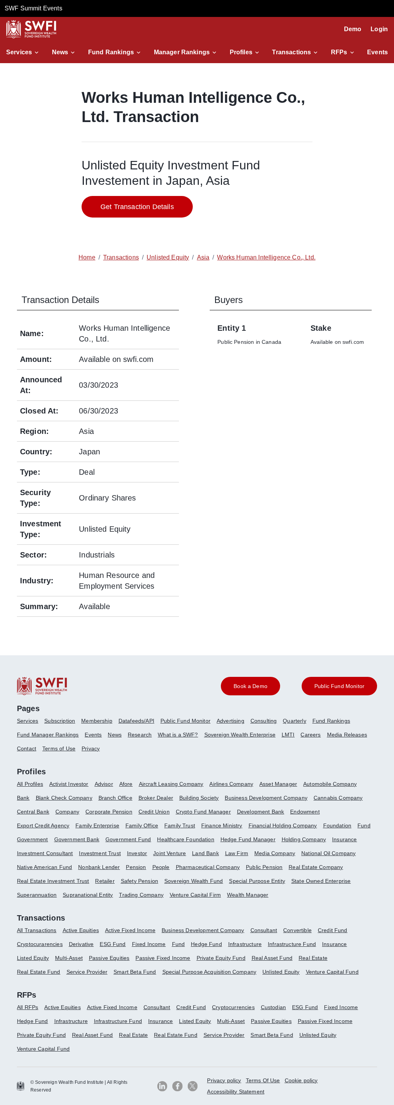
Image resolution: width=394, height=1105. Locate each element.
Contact (26, 748)
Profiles (241, 52)
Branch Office (115, 798)
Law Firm (236, 853)
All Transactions (37, 930)
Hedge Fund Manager (247, 839)
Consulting (263, 721)
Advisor (104, 784)
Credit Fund (332, 930)
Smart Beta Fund (135, 972)
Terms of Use (58, 748)
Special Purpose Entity (257, 881)
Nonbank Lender (99, 867)
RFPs (339, 52)
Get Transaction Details (137, 207)
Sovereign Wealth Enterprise (239, 735)
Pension (136, 867)
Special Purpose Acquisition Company (209, 972)
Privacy (91, 748)
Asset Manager (278, 784)
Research (140, 735)
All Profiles (30, 784)
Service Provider (87, 972)
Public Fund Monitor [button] (339, 686)
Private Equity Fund (221, 958)
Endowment (304, 812)
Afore (126, 784)
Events (377, 52)
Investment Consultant (45, 853)
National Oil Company (328, 853)
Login (379, 29)
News (60, 52)
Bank (23, 798)
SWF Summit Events (33, 8)
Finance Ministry (221, 825)
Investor (137, 853)
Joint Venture (169, 853)
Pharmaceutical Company (208, 867)
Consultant (263, 930)
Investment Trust (100, 853)
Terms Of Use (263, 1080)
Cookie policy (301, 1080)
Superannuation (37, 895)
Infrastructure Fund (292, 944)
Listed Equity (33, 958)
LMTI (288, 735)
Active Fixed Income (130, 930)
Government (32, 839)
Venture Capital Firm (195, 895)
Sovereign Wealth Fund (193, 881)
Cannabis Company (338, 798)
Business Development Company (266, 798)
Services (19, 52)
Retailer (104, 881)
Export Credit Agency (43, 825)
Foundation (337, 825)
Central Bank (33, 812)
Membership (96, 721)
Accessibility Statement (235, 1091)
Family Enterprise (97, 825)
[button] (23, 52)
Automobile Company (330, 784)
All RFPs (27, 1007)
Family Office (141, 825)
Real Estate (313, 958)
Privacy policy (224, 1080)
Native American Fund (44, 867)
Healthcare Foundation (185, 839)
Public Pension (264, 867)
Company (67, 812)
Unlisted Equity (280, 972)
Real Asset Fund (272, 958)
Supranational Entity (88, 895)
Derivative (81, 944)
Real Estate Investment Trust (53, 881)
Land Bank (205, 853)
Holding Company (304, 839)
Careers (311, 735)
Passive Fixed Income (162, 958)
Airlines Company (231, 784)
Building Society (199, 798)
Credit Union (154, 812)
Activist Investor (68, 784)
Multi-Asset (69, 958)
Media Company (274, 853)
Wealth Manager (247, 895)
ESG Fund (112, 944)
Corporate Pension (108, 812)
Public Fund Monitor (185, 721)
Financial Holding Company (283, 825)
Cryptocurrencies (233, 1007)
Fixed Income (149, 944)
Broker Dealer (156, 798)
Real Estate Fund (38, 972)
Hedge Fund (206, 944)
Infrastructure (245, 944)
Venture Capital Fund (332, 972)
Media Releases (347, 735)
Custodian (273, 1007)
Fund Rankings (111, 52)
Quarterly (294, 721)
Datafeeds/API (136, 721)
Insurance (344, 839)
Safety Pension (139, 881)
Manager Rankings (182, 52)
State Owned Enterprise (321, 881)
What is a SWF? (178, 735)
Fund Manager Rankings (47, 735)
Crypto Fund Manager (203, 812)
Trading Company (141, 895)
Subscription (59, 721)
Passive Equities (109, 958)
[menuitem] (30, 724)
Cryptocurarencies (40, 944)
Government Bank (76, 839)
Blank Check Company (64, 798)
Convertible (297, 930)
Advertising (230, 721)
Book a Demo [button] (250, 686)
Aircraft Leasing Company (171, 784)
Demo (353, 29)
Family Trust (179, 825)
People (161, 867)
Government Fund (128, 839)
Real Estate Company (316, 867)
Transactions (291, 52)
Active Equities (81, 930)
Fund (364, 825)
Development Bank (260, 812)
